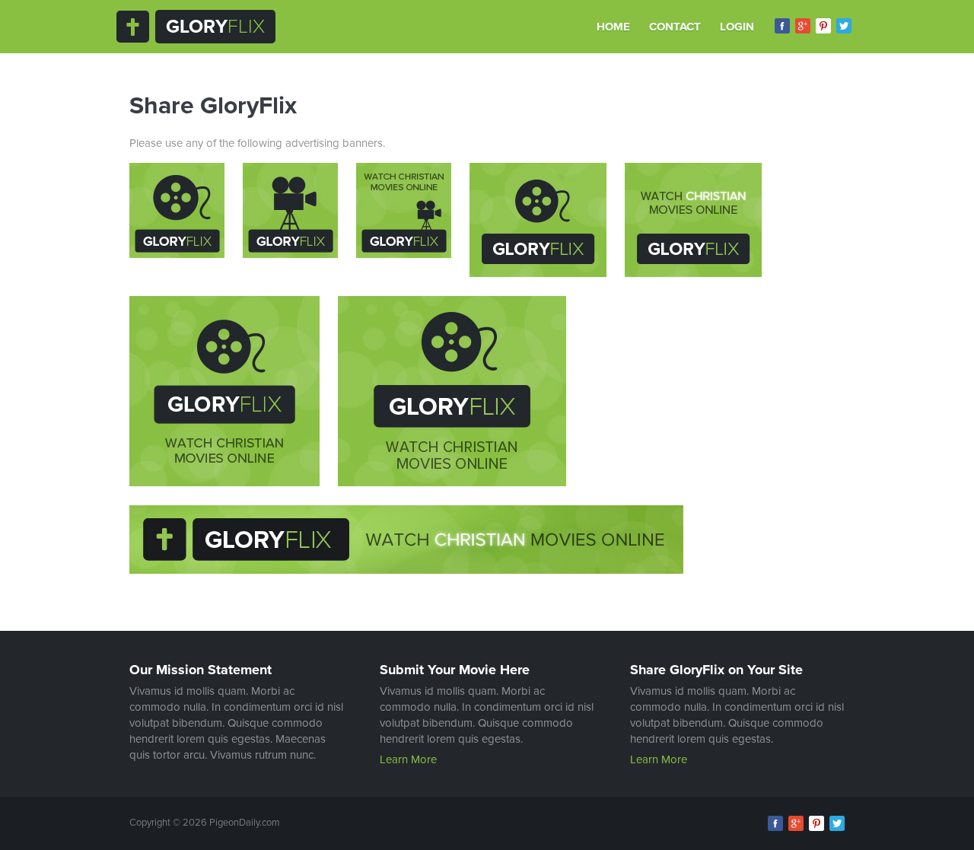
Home (613, 26)
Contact (675, 26)
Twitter (843, 25)
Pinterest (823, 25)
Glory (215, 26)
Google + (802, 25)
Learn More (408, 759)
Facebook (782, 25)
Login (737, 26)
